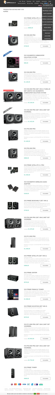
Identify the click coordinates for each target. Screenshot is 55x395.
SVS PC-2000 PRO (30, 236)
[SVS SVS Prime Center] (13, 277)
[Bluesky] (45, 3)
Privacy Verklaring (18, 389)
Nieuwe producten (22, 3)
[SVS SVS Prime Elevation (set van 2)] (13, 311)
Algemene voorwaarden (9, 389)
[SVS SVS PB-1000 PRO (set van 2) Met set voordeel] (13, 223)
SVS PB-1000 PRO (29, 148)
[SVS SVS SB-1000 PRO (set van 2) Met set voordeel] (13, 114)
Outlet (49, 1)
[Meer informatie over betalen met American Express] (32, 384)
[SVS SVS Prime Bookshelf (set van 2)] (13, 205)
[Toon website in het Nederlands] (39, 6)
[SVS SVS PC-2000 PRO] (13, 242)
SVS (33, 1)
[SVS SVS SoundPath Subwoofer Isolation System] (13, 57)
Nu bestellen (45, 46)
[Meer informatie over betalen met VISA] (24, 384)
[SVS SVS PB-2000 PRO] (13, 135)
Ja (34, 393)
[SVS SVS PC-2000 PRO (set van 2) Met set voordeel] (13, 331)
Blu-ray (23, 1)
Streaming (29, 1)
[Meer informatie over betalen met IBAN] (41, 384)
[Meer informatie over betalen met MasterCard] (15, 384)
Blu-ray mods (30, 3)
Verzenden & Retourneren (37, 388)
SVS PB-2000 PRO (29, 129)
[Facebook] (47, 3)
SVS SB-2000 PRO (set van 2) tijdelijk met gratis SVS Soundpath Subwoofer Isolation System (37, 91)
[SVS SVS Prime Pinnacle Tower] (13, 294)
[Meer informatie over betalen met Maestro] (19, 384)
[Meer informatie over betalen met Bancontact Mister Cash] (28, 384)
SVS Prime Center (30, 272)
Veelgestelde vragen (27, 388)
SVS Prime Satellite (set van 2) (35, 256)
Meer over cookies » (44, 393)
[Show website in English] (41, 6)
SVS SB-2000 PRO (29, 72)
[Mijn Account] (51, 3)
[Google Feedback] (48, 3)
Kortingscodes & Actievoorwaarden (43, 389)
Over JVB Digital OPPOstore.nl (15, 388)
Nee (38, 393)
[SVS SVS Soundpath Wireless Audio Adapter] (13, 187)
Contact (41, 3)
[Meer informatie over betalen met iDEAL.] (12, 384)
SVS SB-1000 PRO (29, 35)
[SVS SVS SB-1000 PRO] (13, 40)
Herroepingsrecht (27, 389)
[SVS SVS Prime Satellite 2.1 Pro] (13, 23)
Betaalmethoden (47, 388)
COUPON (36, 3)
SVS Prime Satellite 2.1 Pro (34, 18)
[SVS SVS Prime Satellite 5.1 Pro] (13, 170)
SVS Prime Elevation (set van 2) (35, 306)
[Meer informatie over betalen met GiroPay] (36, 384)
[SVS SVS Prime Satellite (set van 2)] (13, 260)
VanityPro (38, 1)
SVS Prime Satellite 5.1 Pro (34, 165)
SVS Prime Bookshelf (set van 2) (36, 200)
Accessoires (44, 1)
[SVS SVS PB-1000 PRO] (13, 153)
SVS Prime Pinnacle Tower (34, 289)
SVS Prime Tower (30, 367)
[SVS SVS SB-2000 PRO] (13, 77)
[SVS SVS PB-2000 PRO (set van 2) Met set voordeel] (13, 353)
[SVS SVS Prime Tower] (13, 373)
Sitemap (33, 389)
